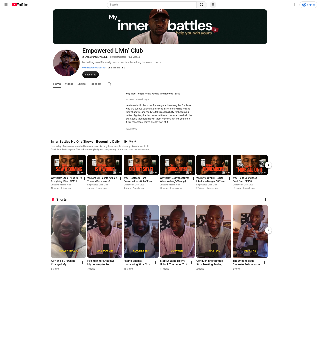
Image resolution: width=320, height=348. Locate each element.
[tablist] (160, 84)
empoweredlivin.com (96, 67)
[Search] (201, 4)
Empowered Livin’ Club (61, 185)
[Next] (268, 165)
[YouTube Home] (19, 4)
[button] (131, 128)
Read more (131, 129)
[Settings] (295, 5)
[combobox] (153, 5)
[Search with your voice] (213, 4)
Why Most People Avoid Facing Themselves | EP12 (153, 93)
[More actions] (84, 178)
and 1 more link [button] (116, 67)
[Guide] (6, 5)
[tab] (57, 84)
